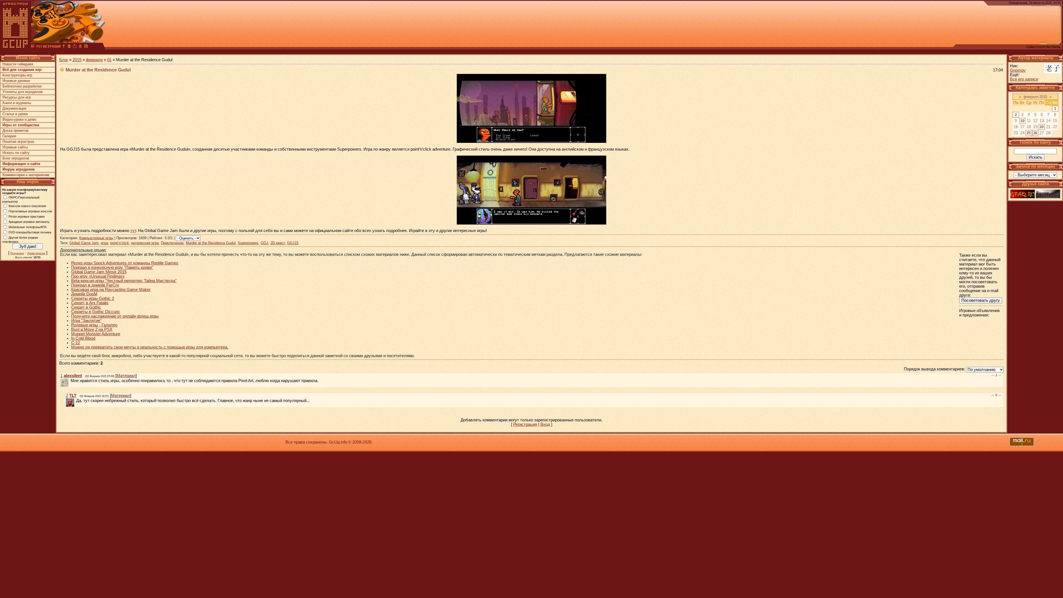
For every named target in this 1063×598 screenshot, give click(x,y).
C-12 (75, 343)
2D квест (277, 243)
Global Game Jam (84, 243)
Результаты (17, 253)
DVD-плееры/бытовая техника (30, 232)
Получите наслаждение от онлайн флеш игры (115, 316)
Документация (14, 108)
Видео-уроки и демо (19, 119)
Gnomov (1018, 70)
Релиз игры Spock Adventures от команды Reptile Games (124, 263)
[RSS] (86, 47)
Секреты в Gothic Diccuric (95, 312)
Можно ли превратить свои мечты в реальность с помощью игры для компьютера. (149, 347)
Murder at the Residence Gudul (211, 243)
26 (1035, 133)
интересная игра (145, 243)
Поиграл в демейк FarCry (95, 285)
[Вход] (63, 47)
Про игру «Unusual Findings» (98, 276)
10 (1022, 121)
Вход (545, 424)
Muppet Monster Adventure (95, 334)
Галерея (9, 136)
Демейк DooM (84, 294)
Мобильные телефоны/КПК (28, 226)
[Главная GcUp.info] (15, 47)
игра (104, 243)
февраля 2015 (1035, 97)
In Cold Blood (83, 338)
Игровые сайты (15, 147)
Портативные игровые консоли (30, 211)
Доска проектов (15, 130)
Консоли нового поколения (27, 205)
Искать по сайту (16, 153)
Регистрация (525, 424)
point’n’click (119, 243)
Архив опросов (36, 253)
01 (109, 60)
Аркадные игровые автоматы (29, 221)
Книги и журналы (16, 103)
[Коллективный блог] (33, 47)
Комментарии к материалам (25, 175)
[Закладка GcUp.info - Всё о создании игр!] (75, 47)
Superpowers (248, 243)
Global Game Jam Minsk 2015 (99, 272)
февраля (94, 60)
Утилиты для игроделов (22, 92)
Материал (126, 375)
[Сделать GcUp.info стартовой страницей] (69, 47)
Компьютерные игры (96, 238)
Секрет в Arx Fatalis (90, 303)
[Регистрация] (48, 47)
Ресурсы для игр (16, 97)
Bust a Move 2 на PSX (91, 329)
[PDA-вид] (80, 47)
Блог (63, 60)
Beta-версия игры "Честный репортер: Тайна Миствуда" (124, 281)
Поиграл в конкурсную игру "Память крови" (112, 267)
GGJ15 (292, 243)
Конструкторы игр (17, 75)
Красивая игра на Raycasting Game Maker (111, 289)
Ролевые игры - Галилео (94, 325)
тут (133, 230)
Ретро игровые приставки (27, 216)
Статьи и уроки (15, 114)
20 (1042, 127)
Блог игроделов (15, 158)
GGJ (264, 243)
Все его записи (1024, 79)
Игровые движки (16, 81)
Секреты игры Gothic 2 (92, 298)
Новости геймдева (17, 64)
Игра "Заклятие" (86, 320)
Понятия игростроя (18, 142)
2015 (77, 60)
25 (1029, 133)
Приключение (172, 243)
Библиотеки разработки (22, 86)
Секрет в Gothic (86, 307)
